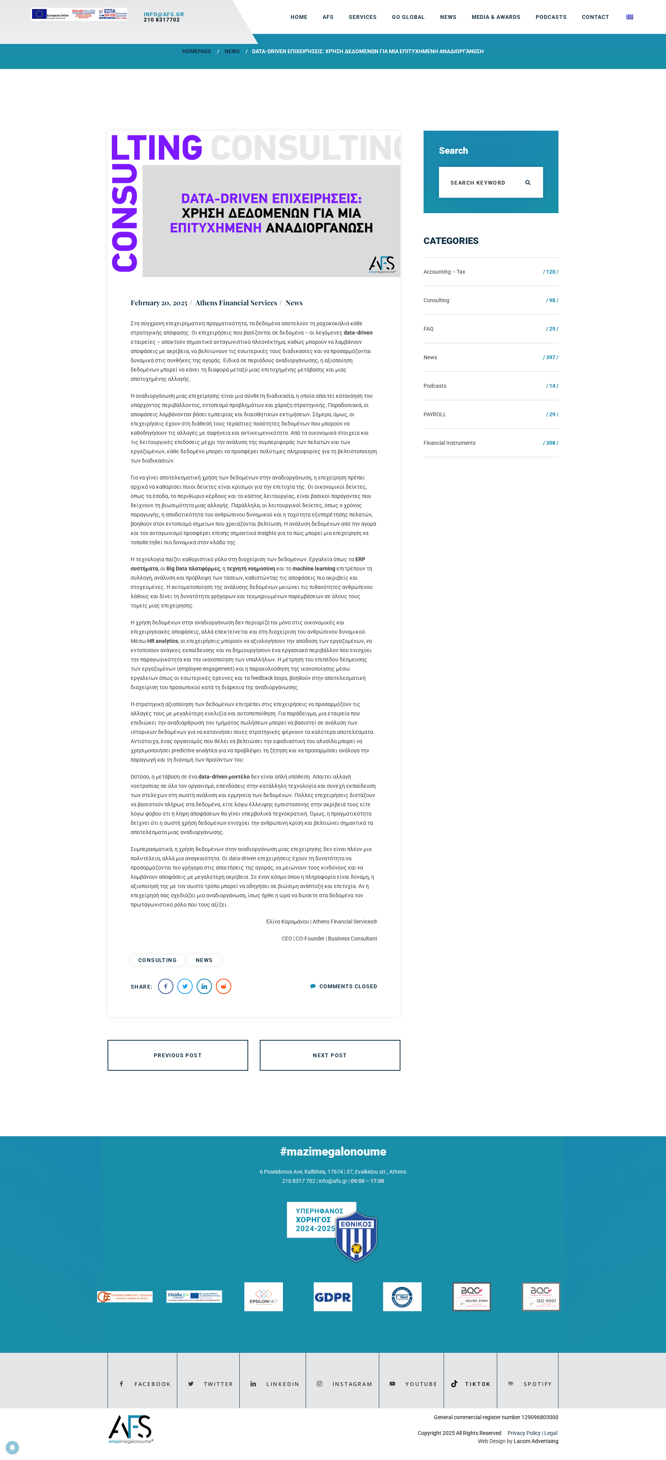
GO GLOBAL (408, 17)
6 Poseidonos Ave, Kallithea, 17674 (301, 1172)
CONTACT (595, 17)
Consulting (436, 300)
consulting (157, 960)
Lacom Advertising (536, 1441)
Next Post (330, 1055)
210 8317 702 (298, 1181)
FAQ (429, 329)
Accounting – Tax (444, 272)
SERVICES (363, 17)
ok (527, 182)
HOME (299, 17)
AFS (328, 17)
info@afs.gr (164, 14)
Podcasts (551, 17)
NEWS (448, 17)
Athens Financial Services (236, 302)
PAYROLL (435, 414)
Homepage (196, 51)
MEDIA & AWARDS (496, 17)
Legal (551, 1433)
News (232, 51)
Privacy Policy (524, 1433)
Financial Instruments (450, 443)
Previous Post (178, 1055)
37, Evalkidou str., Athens (376, 1172)
